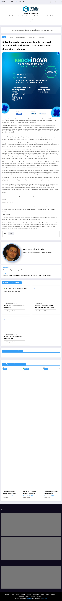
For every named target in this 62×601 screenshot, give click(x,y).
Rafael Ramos (39, 303)
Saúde (27, 596)
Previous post (6, 267)
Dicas (25, 368)
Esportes (17, 594)
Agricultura (7, 594)
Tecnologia (39, 596)
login (13, 355)
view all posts (26, 256)
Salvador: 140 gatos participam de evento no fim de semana (20, 270)
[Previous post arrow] (58, 269)
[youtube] (60, 2)
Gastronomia (21, 596)
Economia (6, 368)
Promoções (53, 594)
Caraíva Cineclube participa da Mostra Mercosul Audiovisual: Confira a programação (27, 275)
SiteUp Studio (29, 598)
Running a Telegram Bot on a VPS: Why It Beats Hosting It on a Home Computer (44, 307)
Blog (4, 37)
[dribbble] (53, 2)
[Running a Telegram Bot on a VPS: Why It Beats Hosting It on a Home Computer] (46, 294)
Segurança (33, 596)
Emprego (29, 594)
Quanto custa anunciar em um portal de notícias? (14, 306)
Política (47, 594)
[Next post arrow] (58, 275)
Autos (13, 594)
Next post (5, 273)
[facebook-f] (49, 2)
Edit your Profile (45, 252)
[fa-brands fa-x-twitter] (46, 2)
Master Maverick (31, 14)
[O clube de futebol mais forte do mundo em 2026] (16, 325)
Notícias (42, 594)
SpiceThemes (44, 598)
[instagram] (56, 2)
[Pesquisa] (31, 20)
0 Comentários (41, 37)
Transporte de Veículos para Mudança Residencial (30, 493)
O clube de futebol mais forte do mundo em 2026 (13, 337)
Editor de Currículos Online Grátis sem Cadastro (9, 493)
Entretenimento (36, 594)
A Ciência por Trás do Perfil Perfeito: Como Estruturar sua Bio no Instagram (50, 493)
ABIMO (11, 37)
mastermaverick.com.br (20, 37)
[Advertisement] (31, 524)
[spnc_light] (35, 20)
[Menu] (26, 20)
